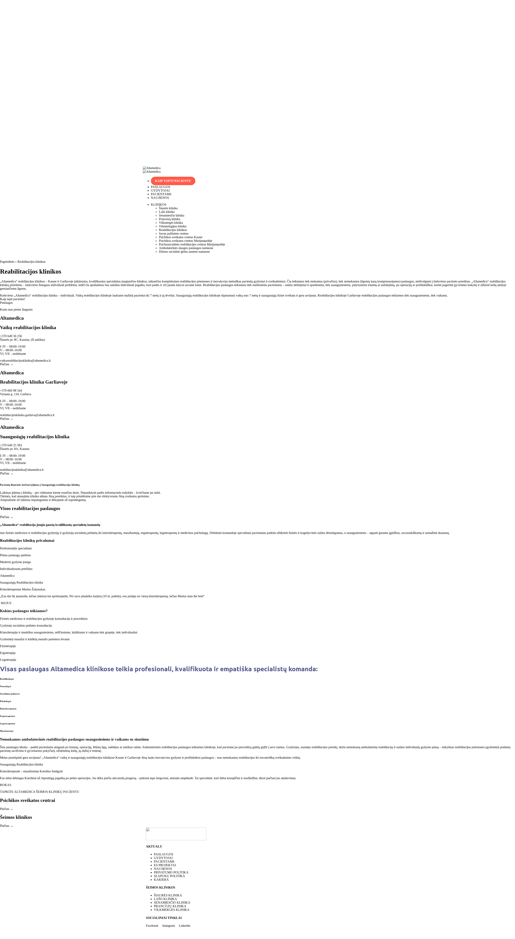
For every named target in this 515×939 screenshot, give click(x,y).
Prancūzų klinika (169, 219)
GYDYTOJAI (160, 190)
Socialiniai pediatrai (10, 694)
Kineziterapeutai (8, 708)
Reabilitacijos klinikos (173, 230)
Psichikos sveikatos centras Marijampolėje (185, 240)
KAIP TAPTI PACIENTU (173, 181)
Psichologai (5, 701)
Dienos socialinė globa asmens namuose (184, 251)
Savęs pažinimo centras (173, 233)
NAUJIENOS (160, 197)
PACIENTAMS (161, 194)
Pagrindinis (7, 261)
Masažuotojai (6, 731)
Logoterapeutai (7, 723)
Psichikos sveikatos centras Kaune (180, 237)
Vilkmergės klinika (171, 222)
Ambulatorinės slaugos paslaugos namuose (186, 248)
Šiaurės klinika (168, 208)
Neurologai (5, 686)
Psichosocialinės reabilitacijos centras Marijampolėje (192, 244)
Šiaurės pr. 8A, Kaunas (14, 449)
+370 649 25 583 (11, 445)
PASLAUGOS (160, 187)
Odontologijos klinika (172, 226)
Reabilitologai (7, 679)
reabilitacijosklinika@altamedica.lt (21, 469)
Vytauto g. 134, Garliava (15, 394)
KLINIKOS (158, 204)
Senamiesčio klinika (171, 215)
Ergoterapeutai (7, 716)
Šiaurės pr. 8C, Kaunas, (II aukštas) (22, 339)
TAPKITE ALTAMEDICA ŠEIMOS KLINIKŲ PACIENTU (39, 791)
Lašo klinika (167, 211)
